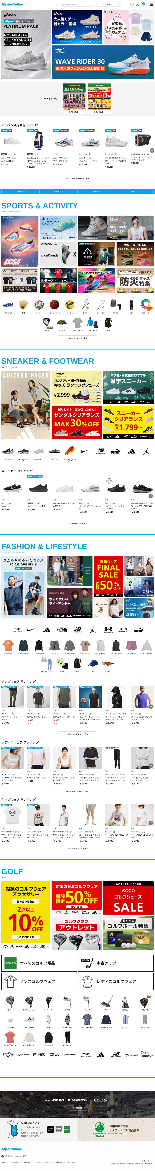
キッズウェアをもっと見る (77, 848)
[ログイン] (137, 4)
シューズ (57, 191)
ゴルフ (133, 191)
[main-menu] (151, 4)
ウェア (95, 191)
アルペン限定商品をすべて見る (78, 178)
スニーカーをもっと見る (77, 523)
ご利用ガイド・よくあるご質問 (15, 1156)
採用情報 (16, 1162)
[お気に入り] (132, 4)
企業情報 (4, 1162)
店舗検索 (79, 1108)
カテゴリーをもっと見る (77, 338)
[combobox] (78, 4)
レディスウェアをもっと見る (77, 791)
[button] (152, 150)
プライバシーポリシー (43, 1162)
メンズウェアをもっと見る (77, 734)
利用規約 (27, 1162)
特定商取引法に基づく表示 (65, 1162)
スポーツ (19, 191)
